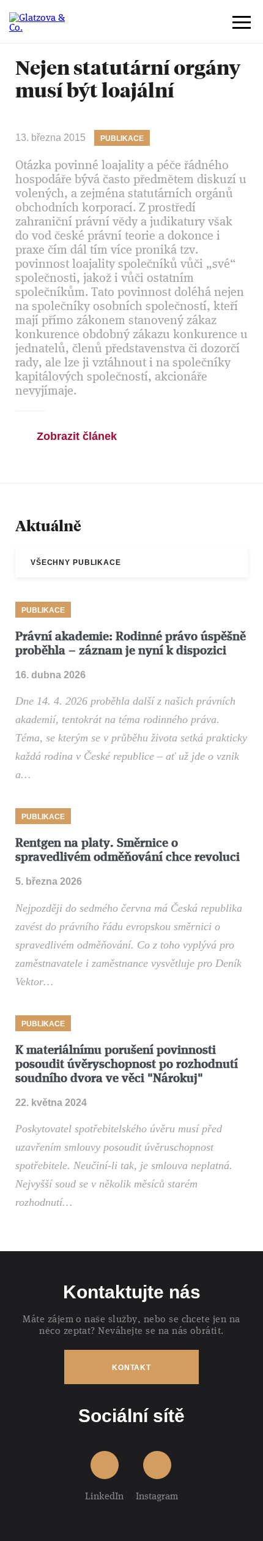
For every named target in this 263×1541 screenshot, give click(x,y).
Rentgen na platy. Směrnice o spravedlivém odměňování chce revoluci (127, 850)
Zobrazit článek (77, 436)
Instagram (157, 1495)
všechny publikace (76, 562)
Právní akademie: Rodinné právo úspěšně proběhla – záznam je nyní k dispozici (130, 643)
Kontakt (131, 1367)
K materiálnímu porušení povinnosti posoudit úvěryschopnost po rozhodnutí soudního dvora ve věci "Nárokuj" (126, 1064)
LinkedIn (104, 1495)
